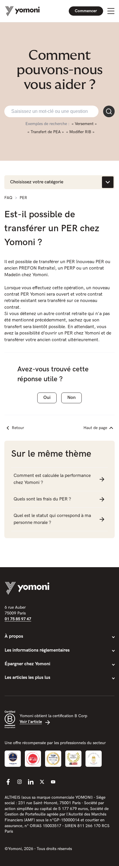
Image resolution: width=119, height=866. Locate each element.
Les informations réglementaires (37, 650)
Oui (47, 397)
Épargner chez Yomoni (27, 664)
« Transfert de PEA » (45, 131)
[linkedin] (30, 781)
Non (71, 397)
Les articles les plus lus (27, 677)
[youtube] (53, 781)
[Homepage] (22, 11)
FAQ (8, 197)
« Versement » (84, 123)
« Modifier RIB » (80, 131)
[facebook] (8, 781)
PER (23, 197)
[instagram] (19, 781)
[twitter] (41, 781)
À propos (14, 636)
